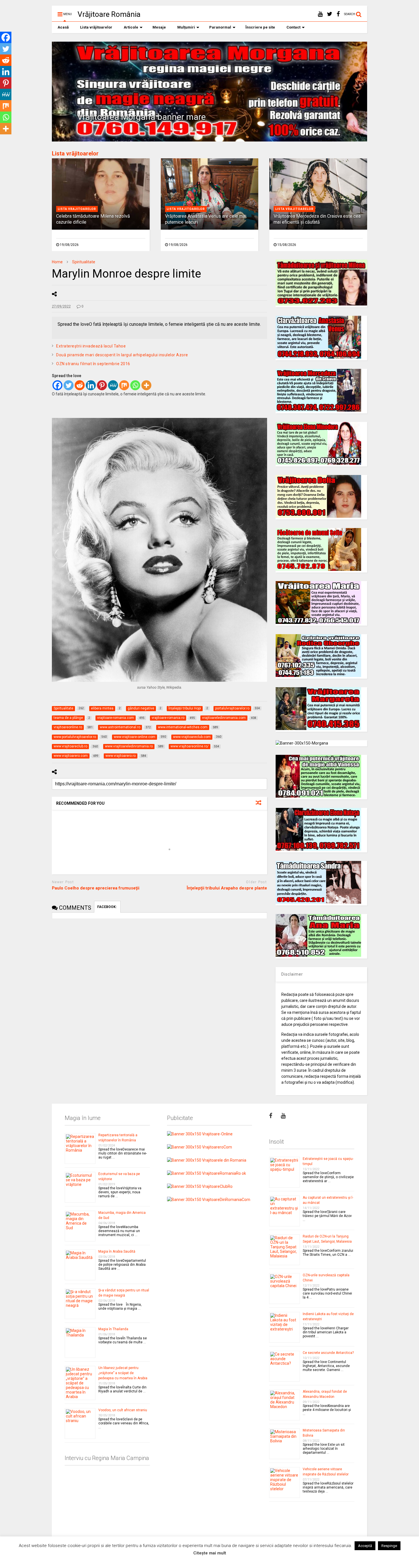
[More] (146, 385)
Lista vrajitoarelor (77, 209)
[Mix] (124, 385)
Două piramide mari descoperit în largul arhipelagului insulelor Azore (122, 355)
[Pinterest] (102, 385)
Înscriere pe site (260, 27)
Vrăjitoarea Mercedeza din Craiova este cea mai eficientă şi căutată (317, 219)
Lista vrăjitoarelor (96, 27)
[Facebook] (57, 385)
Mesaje (159, 27)
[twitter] (329, 14)
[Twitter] (69, 385)
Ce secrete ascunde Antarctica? (328, 1353)
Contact (293, 27)
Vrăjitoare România (109, 14)
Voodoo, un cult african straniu (122, 1410)
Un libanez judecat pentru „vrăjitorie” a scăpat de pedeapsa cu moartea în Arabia (122, 1373)
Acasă (63, 27)
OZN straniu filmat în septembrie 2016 (93, 363)
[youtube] (320, 14)
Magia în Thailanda (113, 1329)
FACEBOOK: (107, 907)
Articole (131, 27)
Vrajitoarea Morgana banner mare (141, 117)
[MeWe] (113, 385)
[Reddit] (80, 385)
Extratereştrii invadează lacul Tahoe (91, 346)
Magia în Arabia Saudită (116, 1251)
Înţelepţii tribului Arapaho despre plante (227, 888)
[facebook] (338, 14)
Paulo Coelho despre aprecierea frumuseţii (95, 888)
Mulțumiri (186, 27)
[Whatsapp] (135, 385)
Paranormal (220, 27)
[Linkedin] (91, 385)
